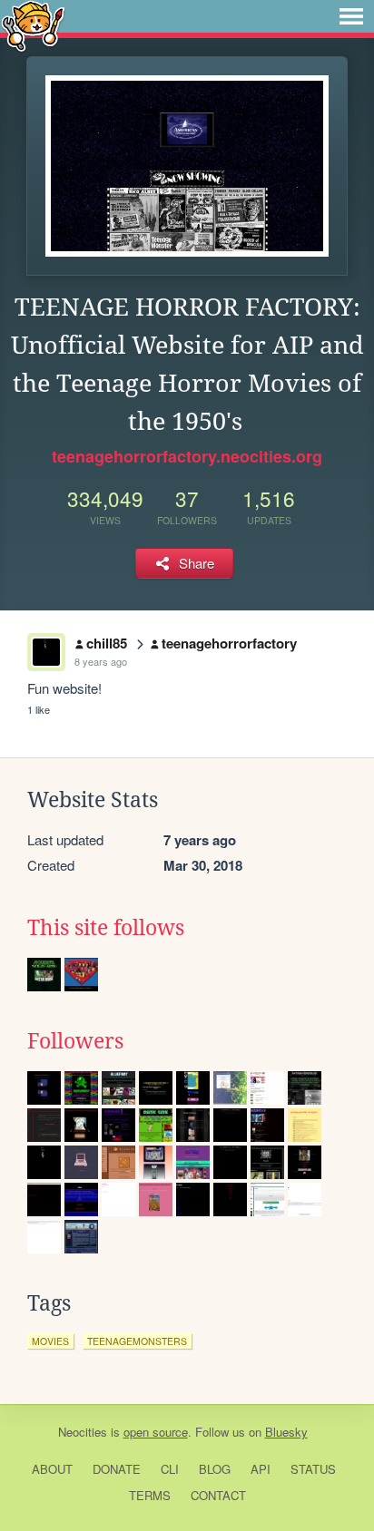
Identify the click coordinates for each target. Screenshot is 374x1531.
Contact (218, 1495)
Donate (117, 1468)
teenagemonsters (137, 1341)
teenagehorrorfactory (229, 643)
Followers (75, 1041)
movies (50, 1341)
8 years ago (100, 661)
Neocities (82, 1431)
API (261, 1468)
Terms (150, 1495)
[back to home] (33, 24)
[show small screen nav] (351, 16)
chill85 (106, 643)
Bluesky (286, 1431)
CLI (170, 1468)
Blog (215, 1468)
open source (155, 1431)
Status (313, 1468)
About (52, 1468)
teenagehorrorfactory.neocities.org (187, 456)
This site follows (105, 928)
